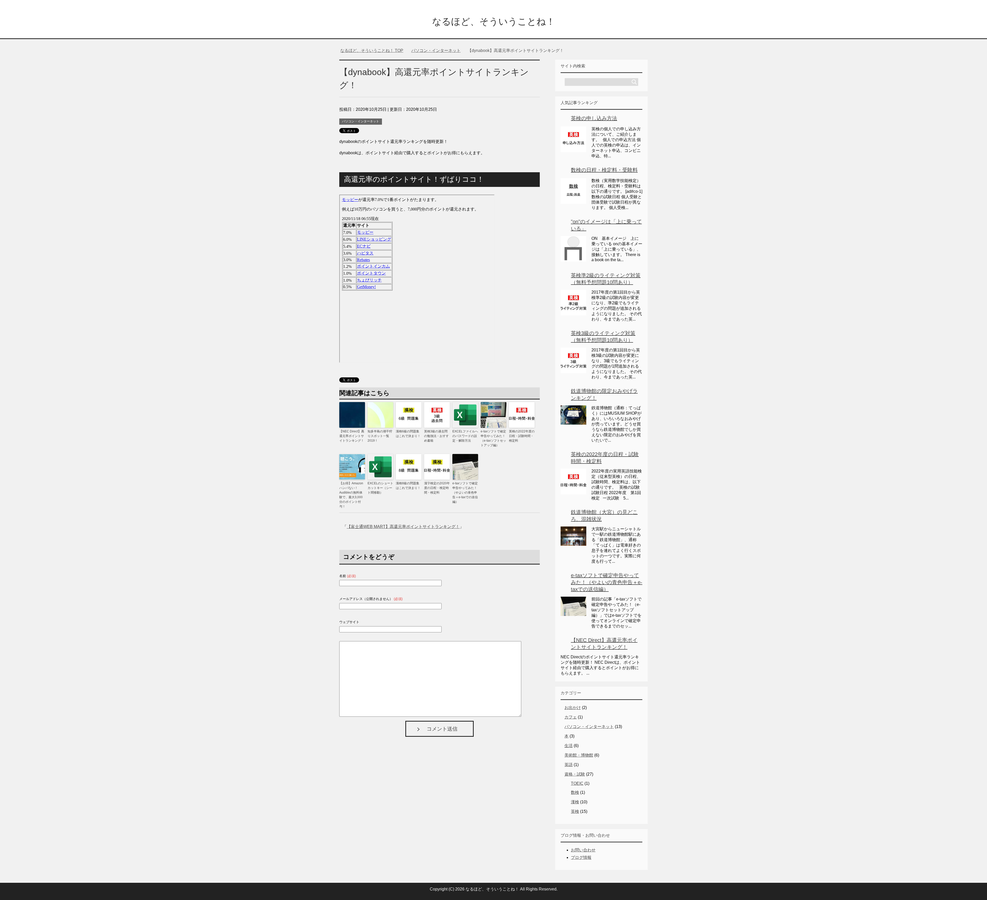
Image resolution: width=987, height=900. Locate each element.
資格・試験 (574, 774)
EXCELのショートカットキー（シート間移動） (380, 487)
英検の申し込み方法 (594, 118)
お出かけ (572, 707)
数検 (575, 792)
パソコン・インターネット (360, 121)
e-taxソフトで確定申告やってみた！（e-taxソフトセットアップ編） (493, 438)
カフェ (570, 717)
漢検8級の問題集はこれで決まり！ (408, 485)
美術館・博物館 (578, 755)
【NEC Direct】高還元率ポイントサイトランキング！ (351, 436)
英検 (575, 811)
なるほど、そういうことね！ (493, 21)
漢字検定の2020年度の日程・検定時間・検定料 (437, 487)
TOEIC (577, 783)
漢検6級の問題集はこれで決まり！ (408, 434)
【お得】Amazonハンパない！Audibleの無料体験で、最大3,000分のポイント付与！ (351, 494)
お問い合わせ (583, 850)
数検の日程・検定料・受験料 (604, 170)
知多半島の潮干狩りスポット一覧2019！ (380, 436)
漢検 (575, 802)
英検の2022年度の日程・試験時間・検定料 (522, 436)
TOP (374, 50)
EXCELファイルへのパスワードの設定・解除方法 (465, 436)
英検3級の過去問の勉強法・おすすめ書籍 (436, 436)
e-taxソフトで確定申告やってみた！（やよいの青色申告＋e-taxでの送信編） (465, 492)
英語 (568, 764)
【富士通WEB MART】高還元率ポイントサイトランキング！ (403, 526)
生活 (568, 745)
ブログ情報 (581, 857)
